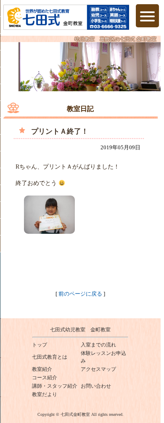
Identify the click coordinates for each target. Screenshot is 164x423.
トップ (39, 345)
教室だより (44, 394)
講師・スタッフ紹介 (54, 386)
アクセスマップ (98, 369)
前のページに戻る (80, 294)
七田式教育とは (49, 357)
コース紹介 (44, 378)
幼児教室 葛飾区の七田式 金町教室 (115, 39)
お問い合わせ (96, 386)
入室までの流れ (98, 345)
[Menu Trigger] (147, 15)
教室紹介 (42, 369)
